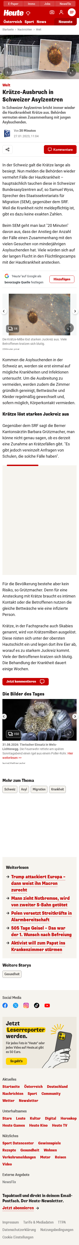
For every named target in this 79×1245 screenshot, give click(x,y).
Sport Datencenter (18, 1143)
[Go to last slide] (4, 311)
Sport (29, 22)
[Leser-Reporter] (52, 12)
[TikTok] (36, 1005)
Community (51, 1094)
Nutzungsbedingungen (56, 1229)
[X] (15, 1005)
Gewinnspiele (49, 1143)
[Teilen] (7, 149)
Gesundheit (12, 974)
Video (7, 1164)
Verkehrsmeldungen (19, 1157)
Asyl (24, 789)
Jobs (47, 4)
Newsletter (28, 1101)
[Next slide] (75, 311)
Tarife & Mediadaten (38, 1222)
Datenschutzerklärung (19, 1229)
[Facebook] (5, 1005)
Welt (38, 29)
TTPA (62, 1222)
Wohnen (50, 1150)
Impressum (10, 1222)
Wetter (8, 1101)
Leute (20, 1118)
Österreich (13, 22)
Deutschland (57, 1087)
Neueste (65, 22)
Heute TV (59, 1125)
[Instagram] (26, 1005)
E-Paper (13, 4)
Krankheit (57, 789)
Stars (7, 1118)
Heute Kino (38, 1125)
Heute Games (13, 1125)
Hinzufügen (62, 279)
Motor (45, 1157)
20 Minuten (27, 131)
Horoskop (69, 1118)
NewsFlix (65, 4)
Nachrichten (25, 29)
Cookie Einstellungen (17, 1237)
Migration (39, 789)
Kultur (35, 1118)
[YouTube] (47, 1005)
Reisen (60, 1157)
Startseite (8, 29)
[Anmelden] (61, 12)
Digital (50, 1118)
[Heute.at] (14, 13)
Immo (31, 4)
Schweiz (9, 789)
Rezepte (9, 1150)
